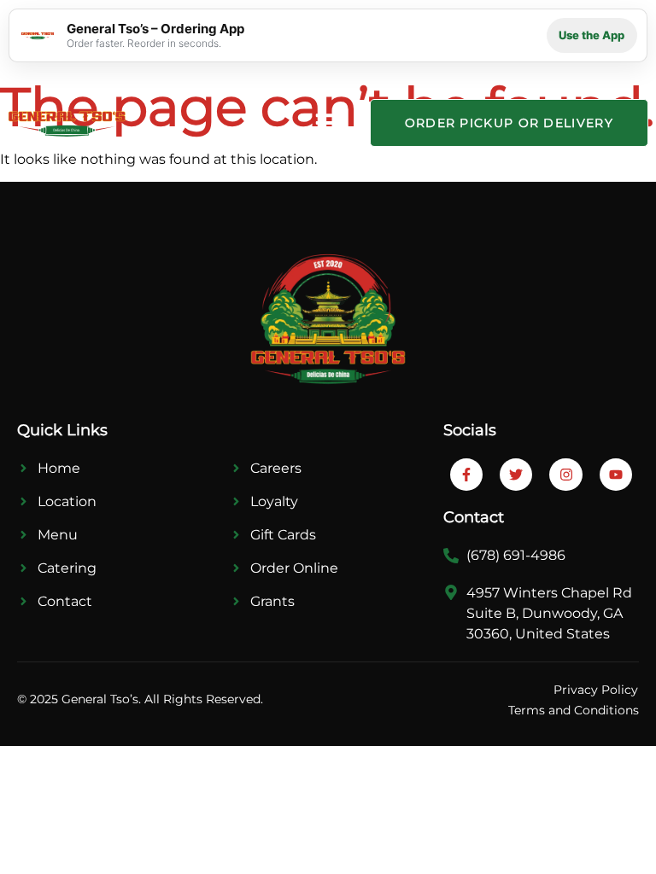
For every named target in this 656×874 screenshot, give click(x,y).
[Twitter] (516, 474)
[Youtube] (616, 474)
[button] (326, 123)
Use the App (591, 35)
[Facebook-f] (466, 474)
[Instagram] (565, 474)
